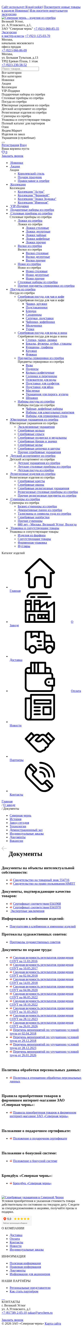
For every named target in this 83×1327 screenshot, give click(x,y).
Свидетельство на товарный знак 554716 (41, 880)
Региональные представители (30, 1287)
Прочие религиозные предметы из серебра (47, 495)
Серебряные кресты (31, 481)
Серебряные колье (30, 445)
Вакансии (16, 840)
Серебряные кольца (31, 430)
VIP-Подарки (19, 206)
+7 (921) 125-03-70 (37, 36)
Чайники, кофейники (40, 322)
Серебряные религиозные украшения (43, 488)
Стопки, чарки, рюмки (41, 340)
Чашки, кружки (36, 303)
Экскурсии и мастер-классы (13, 34)
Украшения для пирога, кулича (47, 394)
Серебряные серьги (31, 434)
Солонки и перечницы (41, 376)
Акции (15, 166)
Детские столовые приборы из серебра (44, 466)
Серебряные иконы (31, 484)
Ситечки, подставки (40, 318)
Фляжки (31, 354)
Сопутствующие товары (34, 539)
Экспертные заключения (27, 911)
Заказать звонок (12, 156)
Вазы (29, 365)
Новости (16, 1246)
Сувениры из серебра (25, 499)
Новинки (16, 162)
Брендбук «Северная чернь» (32, 1183)
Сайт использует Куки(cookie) (22, 7)
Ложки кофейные (38, 238)
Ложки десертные (38, 231)
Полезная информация (25, 1263)
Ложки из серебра (30, 220)
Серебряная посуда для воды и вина (42, 332)
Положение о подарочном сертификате (40, 1138)
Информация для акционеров (30, 1274)
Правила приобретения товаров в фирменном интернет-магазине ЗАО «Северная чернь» (43, 1114)
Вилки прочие (36, 260)
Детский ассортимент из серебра (32, 455)
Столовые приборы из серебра (31, 213)
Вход (23, 145)
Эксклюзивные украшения (36, 426)
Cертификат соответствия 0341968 (37, 903)
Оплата (15, 1238)
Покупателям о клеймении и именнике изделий (43, 926)
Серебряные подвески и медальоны (42, 437)
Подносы (32, 369)
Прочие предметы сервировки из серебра (46, 285)
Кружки (31, 351)
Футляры (24, 546)
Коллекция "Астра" (31, 191)
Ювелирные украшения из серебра (34, 419)
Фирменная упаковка (32, 542)
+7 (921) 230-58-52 (14, 65)
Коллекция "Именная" (33, 202)
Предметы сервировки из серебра (41, 358)
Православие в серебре (33, 180)
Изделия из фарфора (32, 535)
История (15, 819)
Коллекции (18, 184)
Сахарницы (34, 314)
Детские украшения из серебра (39, 463)
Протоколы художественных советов (35, 942)
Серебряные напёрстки (34, 517)
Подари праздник (30, 177)
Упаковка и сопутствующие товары (34, 528)
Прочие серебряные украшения (39, 452)
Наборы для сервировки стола (46, 416)
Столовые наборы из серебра (38, 282)
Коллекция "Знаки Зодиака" (37, 199)
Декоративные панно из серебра (40, 510)
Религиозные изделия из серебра (32, 473)
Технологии (18, 826)
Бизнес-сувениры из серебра (37, 506)
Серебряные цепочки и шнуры (39, 448)
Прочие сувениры (30, 521)
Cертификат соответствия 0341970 (37, 907)
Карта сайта (53, 1323)
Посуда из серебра (22, 289)
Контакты (16, 1242)
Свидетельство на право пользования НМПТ (44, 883)
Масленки (33, 390)
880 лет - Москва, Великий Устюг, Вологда (47, 524)
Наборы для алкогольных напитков (50, 412)
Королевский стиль (31, 173)
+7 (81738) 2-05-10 (14, 1312)
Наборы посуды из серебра (36, 401)
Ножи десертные (37, 275)
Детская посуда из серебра (36, 470)
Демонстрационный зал (26, 830)
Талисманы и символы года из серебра (44, 513)
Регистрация (10, 145)
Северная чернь (20, 815)
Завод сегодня (19, 822)
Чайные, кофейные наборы (44, 408)
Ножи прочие (35, 278)
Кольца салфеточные (40, 372)
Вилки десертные (38, 256)
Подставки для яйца (39, 387)
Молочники (34, 325)
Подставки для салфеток (42, 383)
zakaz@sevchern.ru (40, 1312)
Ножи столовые (37, 271)
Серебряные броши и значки (37, 441)
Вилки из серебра (30, 246)
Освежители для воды (41, 379)
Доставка (16, 1235)
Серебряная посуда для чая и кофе (41, 296)
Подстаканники (37, 307)
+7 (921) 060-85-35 (46, 28)
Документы (18, 837)
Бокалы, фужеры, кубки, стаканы (49, 343)
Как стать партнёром (24, 1291)
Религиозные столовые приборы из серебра (48, 492)
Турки (30, 329)
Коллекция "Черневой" (34, 195)
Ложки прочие (36, 242)
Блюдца (31, 311)
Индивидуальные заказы (27, 833)
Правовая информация (25, 1267)
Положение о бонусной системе (35, 1161)
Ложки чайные (36, 235)
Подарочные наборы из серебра (32, 209)
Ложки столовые (37, 228)
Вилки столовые (37, 253)
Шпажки (32, 398)
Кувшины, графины (39, 347)
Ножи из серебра (29, 264)
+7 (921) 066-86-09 (14, 50)
